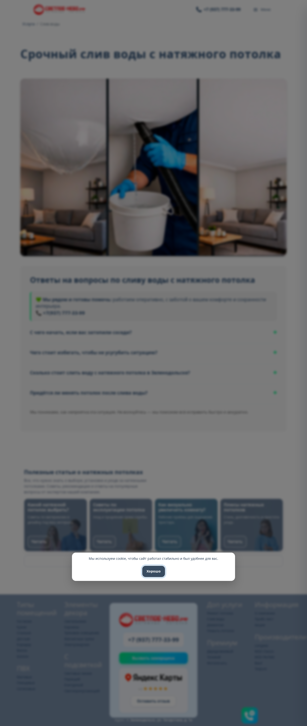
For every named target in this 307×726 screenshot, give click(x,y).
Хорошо (154, 571)
